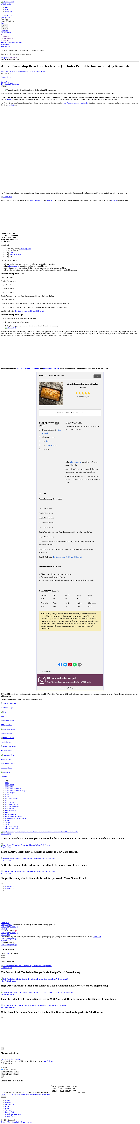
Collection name (6, 1063)
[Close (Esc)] (2, 955)
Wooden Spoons (6, 742)
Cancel (16, 1074)
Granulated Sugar (6, 733)
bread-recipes (9, 802)
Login (3, 15)
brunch (49, 200)
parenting (8, 11)
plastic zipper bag (76, 462)
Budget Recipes (39, 71)
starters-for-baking (11, 826)
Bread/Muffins (17, 71)
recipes (7, 820)
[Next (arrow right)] (4, 957)
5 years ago (14, 927)
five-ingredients (10, 810)
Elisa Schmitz (5, 935)
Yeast (2, 716)
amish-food (9, 787)
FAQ (7, 1106)
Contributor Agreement (13, 1114)
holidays (114, 200)
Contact (8, 1102)
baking (7, 796)
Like (2, 927)
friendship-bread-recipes (13, 816)
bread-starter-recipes (12, 806)
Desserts (25, 71)
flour (47, 441)
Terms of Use (10, 1110)
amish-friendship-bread (13, 789)
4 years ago (13, 945)
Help (7, 1108)
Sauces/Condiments (7, 994)
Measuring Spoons (6, 768)
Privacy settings (26, 1122)
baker (7, 794)
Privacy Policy (10, 1112)
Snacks (31, 71)
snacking (8, 822)
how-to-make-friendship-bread (15, 818)
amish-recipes (10, 792)
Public (5, 1069)
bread (7, 800)
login (9, 4)
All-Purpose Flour (6, 725)
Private (13, 1069)
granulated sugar (51, 445)
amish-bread (9, 785)
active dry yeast (25, 249)
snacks (7, 824)
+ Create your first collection (11, 1059)
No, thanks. (14, 58)
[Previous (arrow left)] (2, 957)
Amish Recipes (6, 834)
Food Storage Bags (7, 708)
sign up (3, 4)
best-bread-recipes (11, 798)
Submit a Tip (5, 17)
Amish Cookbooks (6, 750)
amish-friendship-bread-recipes (15, 791)
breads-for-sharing (11, 804)
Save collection (6, 1074)
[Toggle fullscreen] (4, 955)
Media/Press (9, 1104)
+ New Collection (7, 1072)
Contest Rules (10, 1116)
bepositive (4, 941)
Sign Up (9, 15)
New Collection (48, 1061)
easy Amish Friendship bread (76, 103)
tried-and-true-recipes (12, 828)
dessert (32, 200)
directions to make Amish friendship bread (29, 311)
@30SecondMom (56, 682)
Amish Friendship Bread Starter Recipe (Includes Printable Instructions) (25, 1094)
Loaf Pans (4, 776)
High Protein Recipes (8, 981)
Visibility (4, 1067)
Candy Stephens (6, 925)
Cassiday (4, 929)
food (6, 7)
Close (16, 1072)
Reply (6, 927)
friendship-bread (11, 814)
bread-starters (9, 808)
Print (97, 376)
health (7, 9)
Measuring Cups (6, 759)
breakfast (38, 200)
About (7, 1100)
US (57, 423)
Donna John (5, 923)
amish (7, 783)
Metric (42, 426)
